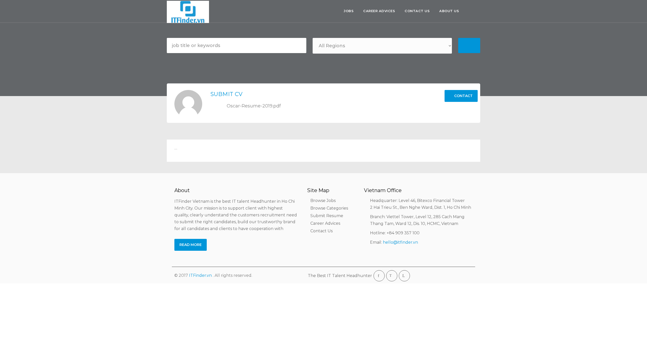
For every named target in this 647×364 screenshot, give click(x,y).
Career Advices (379, 11)
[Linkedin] (404, 275)
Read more (190, 244)
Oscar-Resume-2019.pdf (253, 106)
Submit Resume (326, 215)
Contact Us (417, 11)
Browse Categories (329, 208)
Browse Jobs (323, 200)
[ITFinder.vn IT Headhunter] (189, 12)
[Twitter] (391, 275)
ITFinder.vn (200, 275)
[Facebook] (379, 275)
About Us (449, 11)
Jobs (349, 11)
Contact (463, 96)
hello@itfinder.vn (400, 242)
